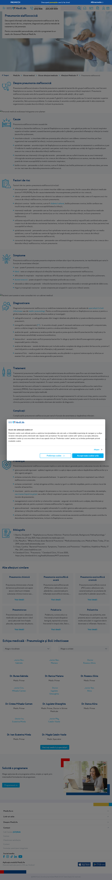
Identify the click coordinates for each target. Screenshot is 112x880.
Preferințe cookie (54, 455)
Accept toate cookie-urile (88, 455)
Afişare (96, 450)
